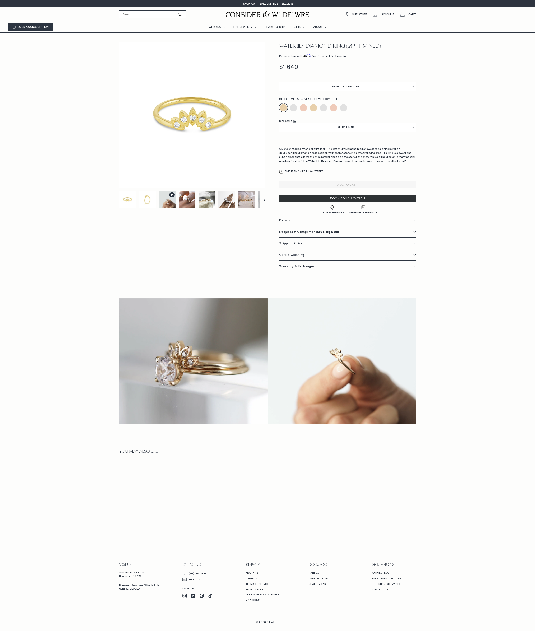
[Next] (262, 199)
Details (284, 220)
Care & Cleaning (291, 255)
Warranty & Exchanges (297, 266)
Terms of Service (257, 583)
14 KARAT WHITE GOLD (293, 107)
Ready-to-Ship (275, 26)
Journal (314, 573)
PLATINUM (343, 107)
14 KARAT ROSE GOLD (303, 107)
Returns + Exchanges (386, 583)
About (318, 26)
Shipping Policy (291, 243)
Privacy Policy (256, 589)
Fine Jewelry (243, 26)
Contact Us (380, 589)
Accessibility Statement (262, 594)
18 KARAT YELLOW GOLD (313, 107)
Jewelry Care (318, 583)
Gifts (297, 26)
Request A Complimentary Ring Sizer (309, 232)
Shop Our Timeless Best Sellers (268, 3)
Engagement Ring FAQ (386, 578)
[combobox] (152, 14)
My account (254, 600)
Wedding (215, 26)
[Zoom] (192, 115)
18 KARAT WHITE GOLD (323, 107)
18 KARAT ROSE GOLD (333, 107)
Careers (251, 578)
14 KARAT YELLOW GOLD (283, 107)
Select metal (308, 99)
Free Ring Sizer (319, 578)
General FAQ (380, 573)
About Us (252, 573)
